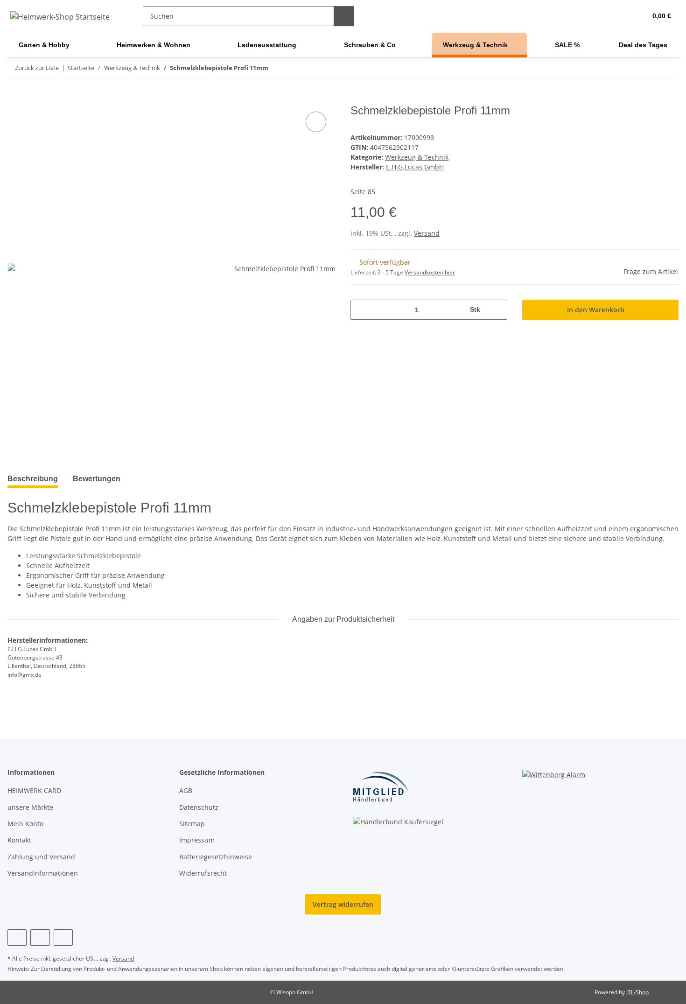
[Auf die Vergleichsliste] (316, 122)
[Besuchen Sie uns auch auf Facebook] (17, 937)
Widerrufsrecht (203, 873)
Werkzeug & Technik (416, 157)
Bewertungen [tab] (96, 479)
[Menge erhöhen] (497, 309)
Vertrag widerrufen (343, 904)
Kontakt (19, 839)
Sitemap (192, 823)
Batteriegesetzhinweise (215, 856)
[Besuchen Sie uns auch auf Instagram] (39, 937)
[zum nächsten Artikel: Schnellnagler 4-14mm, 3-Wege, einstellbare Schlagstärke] (668, 68)
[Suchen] (344, 16)
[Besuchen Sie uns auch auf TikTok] (63, 937)
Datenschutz (198, 807)
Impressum (197, 839)
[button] (620, 16)
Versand (427, 233)
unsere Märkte (30, 807)
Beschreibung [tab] (32, 479)
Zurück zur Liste (37, 67)
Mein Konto (25, 823)
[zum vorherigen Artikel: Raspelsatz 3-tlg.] (648, 68)
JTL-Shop (637, 992)
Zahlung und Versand (41, 856)
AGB (185, 790)
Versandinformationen (42, 873)
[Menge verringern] (361, 309)
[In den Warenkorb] (14, 99)
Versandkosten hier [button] (430, 272)
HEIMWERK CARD (34, 790)
